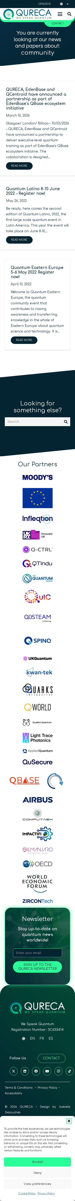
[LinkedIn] (25, 1071)
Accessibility (13, 1093)
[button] (69, 1121)
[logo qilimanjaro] (38, 850)
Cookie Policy (27, 1193)
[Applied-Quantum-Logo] (38, 751)
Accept (37, 1162)
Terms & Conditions (19, 1087)
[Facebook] (36, 1071)
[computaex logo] (38, 814)
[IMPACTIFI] (38, 834)
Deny (38, 1173)
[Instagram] (58, 1071)
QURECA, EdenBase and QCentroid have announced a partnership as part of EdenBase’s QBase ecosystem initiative (36, 98)
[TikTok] (70, 1071)
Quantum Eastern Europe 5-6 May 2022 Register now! (37, 272)
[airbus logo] (38, 800)
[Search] (65, 421)
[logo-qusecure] (38, 761)
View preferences (37, 1184)
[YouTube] (47, 1071)
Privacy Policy (46, 1193)
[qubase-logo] (25, 780)
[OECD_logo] (38, 864)
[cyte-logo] (56, 781)
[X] (14, 1071)
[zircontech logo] (38, 901)
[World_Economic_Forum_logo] (38, 883)
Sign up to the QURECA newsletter (37, 966)
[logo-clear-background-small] (27, 14)
